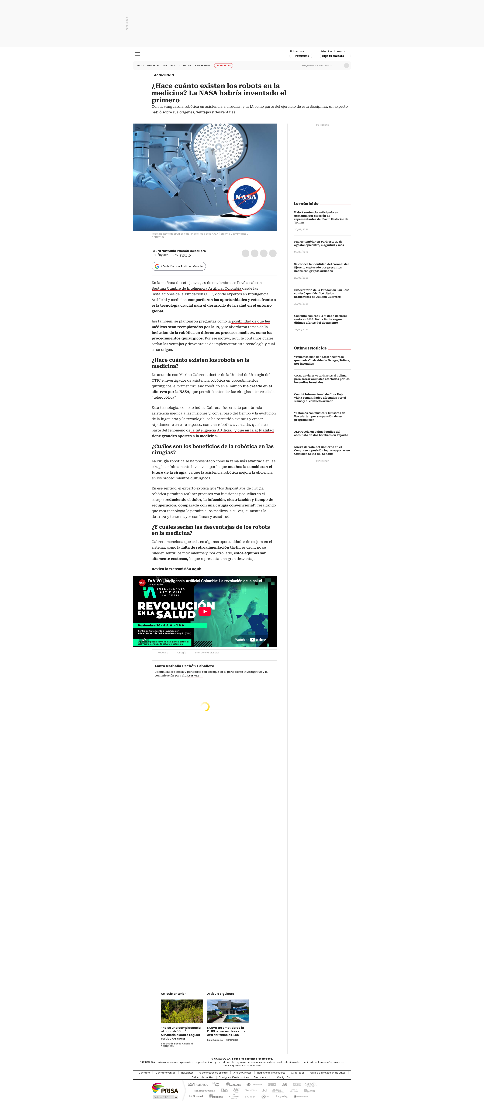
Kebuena (308, 1090)
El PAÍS (197, 1084)
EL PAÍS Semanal (277, 1090)
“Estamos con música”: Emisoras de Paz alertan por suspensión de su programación (319, 416)
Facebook (245, 253)
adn (296, 1084)
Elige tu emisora (333, 56)
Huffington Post (203, 1090)
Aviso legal (297, 1072)
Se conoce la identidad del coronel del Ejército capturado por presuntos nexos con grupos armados (321, 267)
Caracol (310, 1084)
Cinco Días (249, 1090)
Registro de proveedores (271, 1072)
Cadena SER (271, 1084)
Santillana (231, 1084)
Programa (302, 56)
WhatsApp (273, 253)
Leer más (193, 675)
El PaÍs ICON (249, 1095)
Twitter (254, 253)
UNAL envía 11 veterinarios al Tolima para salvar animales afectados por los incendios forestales (322, 379)
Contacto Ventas (165, 1072)
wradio (234, 1090)
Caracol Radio (242, 54)
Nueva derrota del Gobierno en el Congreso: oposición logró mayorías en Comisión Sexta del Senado (322, 450)
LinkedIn (264, 253)
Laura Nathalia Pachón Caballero (179, 251)
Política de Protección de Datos (327, 1072)
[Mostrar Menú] (137, 54)
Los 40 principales (214, 1084)
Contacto (144, 1072)
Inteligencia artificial (207, 652)
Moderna (215, 1095)
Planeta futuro (293, 1090)
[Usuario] (346, 65)
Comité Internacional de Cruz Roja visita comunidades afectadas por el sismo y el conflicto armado (320, 398)
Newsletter (338, 65)
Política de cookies (202, 1077)
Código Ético (284, 1077)
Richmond (196, 1095)
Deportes (153, 65)
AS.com (284, 1084)
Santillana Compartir (252, 1084)
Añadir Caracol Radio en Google (182, 266)
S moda (265, 1095)
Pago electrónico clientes (213, 1072)
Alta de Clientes (242, 1072)
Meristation (300, 1095)
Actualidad (164, 75)
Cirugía (181, 652)
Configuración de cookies (234, 1077)
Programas (202, 65)
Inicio (139, 65)
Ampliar (269, 131)
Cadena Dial (263, 1090)
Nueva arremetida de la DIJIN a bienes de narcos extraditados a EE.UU (226, 1031)
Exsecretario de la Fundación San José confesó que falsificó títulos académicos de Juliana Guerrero (321, 293)
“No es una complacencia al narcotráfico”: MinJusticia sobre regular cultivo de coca (181, 1033)
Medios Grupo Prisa (165, 1097)
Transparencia (262, 1077)
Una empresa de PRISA (165, 1087)
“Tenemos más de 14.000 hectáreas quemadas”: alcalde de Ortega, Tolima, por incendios (322, 360)
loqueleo (282, 1095)
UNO (223, 1090)
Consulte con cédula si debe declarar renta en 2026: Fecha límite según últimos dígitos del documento (320, 319)
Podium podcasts (232, 1095)
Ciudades (185, 65)
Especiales (224, 65)
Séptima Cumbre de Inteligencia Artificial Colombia (197, 288)
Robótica (163, 652)
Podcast (169, 65)
